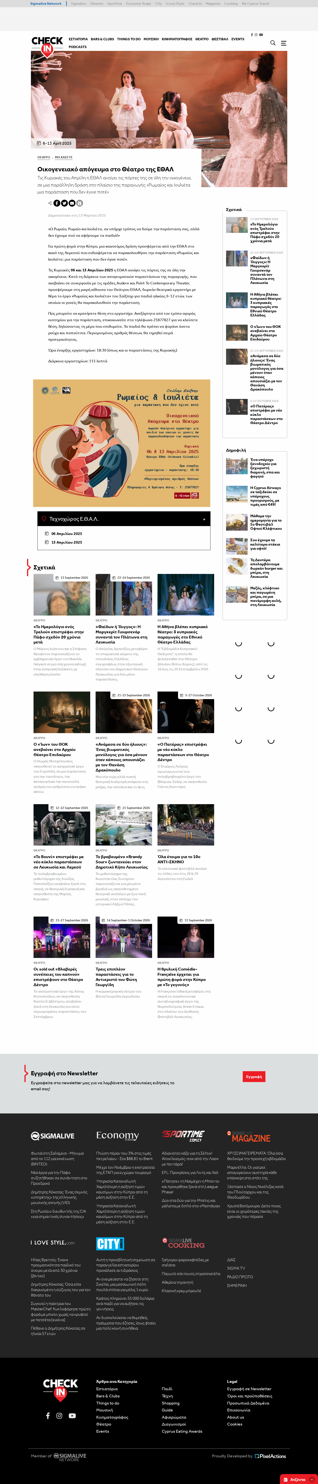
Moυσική (104, 1410)
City (158, 3)
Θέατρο (43, 157)
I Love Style (175, 3)
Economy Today (138, 3)
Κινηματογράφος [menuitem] (177, 39)
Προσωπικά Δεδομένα (248, 1403)
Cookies (234, 1424)
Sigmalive (78, 3)
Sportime (114, 3)
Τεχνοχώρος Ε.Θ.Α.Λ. (73, 519)
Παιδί (167, 1388)
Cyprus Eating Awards (182, 1431)
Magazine (213, 3)
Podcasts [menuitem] (78, 47)
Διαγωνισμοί (174, 1424)
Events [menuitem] (237, 39)
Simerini (96, 3)
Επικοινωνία (238, 1410)
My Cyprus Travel (255, 3)
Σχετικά (44, 567)
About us (235, 1417)
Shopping (171, 1403)
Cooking (231, 3)
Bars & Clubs (108, 1395)
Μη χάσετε (64, 157)
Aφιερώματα (174, 1417)
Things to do (107, 1403)
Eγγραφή (254, 1076)
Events (102, 1431)
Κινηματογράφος (112, 1417)
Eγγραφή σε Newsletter (249, 1388)
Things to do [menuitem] (129, 39)
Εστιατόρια (107, 1388)
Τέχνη (167, 1395)
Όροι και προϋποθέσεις (249, 1395)
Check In (195, 3)
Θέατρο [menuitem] (202, 39)
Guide (167, 1410)
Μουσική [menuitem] (151, 39)
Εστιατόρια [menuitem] (78, 39)
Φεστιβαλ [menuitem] (220, 39)
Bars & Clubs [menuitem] (102, 39)
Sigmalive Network (45, 3)
